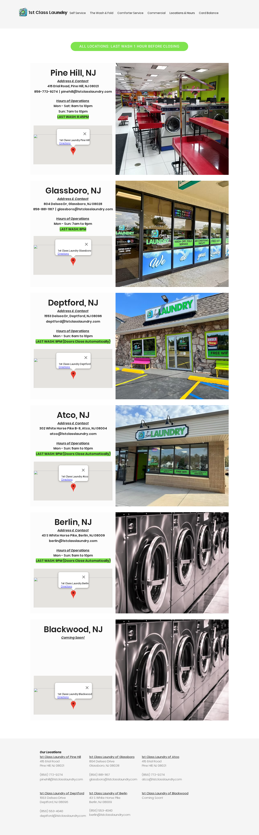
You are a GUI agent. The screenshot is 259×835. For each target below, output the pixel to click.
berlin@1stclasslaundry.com (73, 541)
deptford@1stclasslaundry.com (73, 321)
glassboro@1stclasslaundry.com (85, 209)
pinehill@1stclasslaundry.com (86, 91)
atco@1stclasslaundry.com (73, 433)
